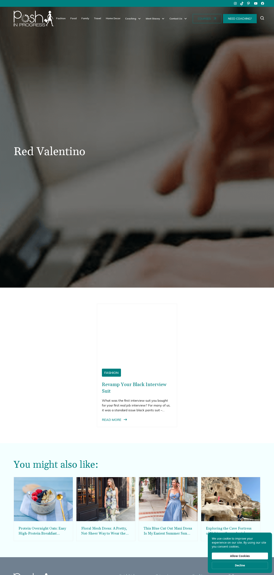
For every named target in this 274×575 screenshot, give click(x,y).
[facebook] (262, 3)
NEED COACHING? (240, 18)
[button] (133, 18)
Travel (97, 18)
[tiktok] (242, 3)
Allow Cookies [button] (240, 556)
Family (85, 18)
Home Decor (113, 18)
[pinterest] (249, 3)
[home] (34, 18)
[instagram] (235, 3)
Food (73, 18)
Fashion (61, 18)
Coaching (130, 18)
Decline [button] (240, 565)
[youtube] (256, 3)
